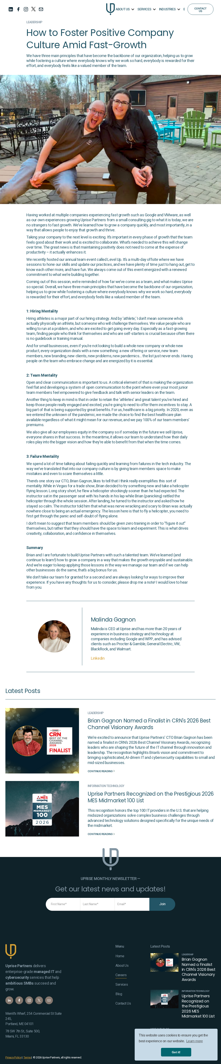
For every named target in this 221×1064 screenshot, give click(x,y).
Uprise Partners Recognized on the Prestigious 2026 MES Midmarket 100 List (151, 797)
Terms (27, 1057)
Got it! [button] (176, 1052)
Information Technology (106, 786)
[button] (124, 9)
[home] (110, 9)
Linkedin (98, 658)
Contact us (200, 10)
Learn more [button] (194, 1041)
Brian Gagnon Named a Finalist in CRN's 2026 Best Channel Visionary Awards (149, 724)
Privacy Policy (13, 1057)
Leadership (34, 22)
